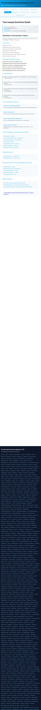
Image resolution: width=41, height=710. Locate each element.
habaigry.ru (28, 598)
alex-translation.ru (11, 679)
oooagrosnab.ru (31, 462)
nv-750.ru (3, 533)
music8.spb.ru (3, 608)
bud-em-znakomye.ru (24, 460)
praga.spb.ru (3, 573)
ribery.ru (9, 543)
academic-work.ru (11, 677)
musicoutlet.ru (3, 695)
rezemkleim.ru (22, 561)
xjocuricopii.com (29, 640)
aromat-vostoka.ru (4, 612)
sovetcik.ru (18, 642)
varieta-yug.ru (9, 484)
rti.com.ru (10, 636)
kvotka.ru (8, 577)
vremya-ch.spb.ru (25, 652)
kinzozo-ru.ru (3, 577)
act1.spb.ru (32, 622)
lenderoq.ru (22, 618)
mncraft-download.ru (16, 563)
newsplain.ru (7, 539)
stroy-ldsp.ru (33, 664)
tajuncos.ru (8, 541)
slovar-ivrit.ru (21, 543)
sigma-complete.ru (20, 658)
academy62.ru (33, 634)
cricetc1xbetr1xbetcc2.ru (17, 484)
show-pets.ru (25, 472)
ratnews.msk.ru (29, 675)
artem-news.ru (16, 636)
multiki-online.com (4, 594)
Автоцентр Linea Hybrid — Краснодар (11, 147)
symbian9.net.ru (11, 640)
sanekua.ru (24, 677)
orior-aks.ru (21, 620)
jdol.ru (6, 561)
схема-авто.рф (20, 606)
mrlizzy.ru (17, 666)
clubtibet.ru (16, 620)
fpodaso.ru (37, 462)
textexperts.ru (32, 557)
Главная (2, 5)
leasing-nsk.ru (33, 671)
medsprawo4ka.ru (22, 499)
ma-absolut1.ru (29, 531)
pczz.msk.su (14, 683)
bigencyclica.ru (31, 581)
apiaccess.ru (31, 630)
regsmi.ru (17, 590)
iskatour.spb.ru (29, 583)
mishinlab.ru (30, 468)
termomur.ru (30, 553)
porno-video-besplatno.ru (29, 543)
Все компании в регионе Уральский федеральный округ (17, 192)
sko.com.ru (15, 616)
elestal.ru (28, 470)
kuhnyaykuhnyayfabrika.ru (17, 513)
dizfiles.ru (24, 533)
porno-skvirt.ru (24, 466)
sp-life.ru (13, 488)
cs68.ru (23, 507)
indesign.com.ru (27, 699)
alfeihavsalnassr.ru (34, 539)
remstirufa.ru (3, 555)
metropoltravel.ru (4, 551)
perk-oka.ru (29, 527)
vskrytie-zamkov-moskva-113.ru (18, 501)
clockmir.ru (27, 681)
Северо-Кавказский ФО (20, 15)
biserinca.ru (21, 636)
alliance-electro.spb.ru (17, 575)
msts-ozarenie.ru (22, 628)
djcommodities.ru (31, 537)
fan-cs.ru (37, 638)
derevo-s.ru (9, 689)
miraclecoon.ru (11, 474)
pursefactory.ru (21, 529)
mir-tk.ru (14, 507)
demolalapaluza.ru (19, 559)
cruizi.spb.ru (11, 685)
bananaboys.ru (18, 677)
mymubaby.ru (10, 588)
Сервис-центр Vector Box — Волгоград (11, 143)
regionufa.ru (30, 551)
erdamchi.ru (9, 555)
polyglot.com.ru (4, 624)
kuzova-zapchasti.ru (27, 646)
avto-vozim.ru (3, 575)
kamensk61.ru (8, 691)
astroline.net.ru (26, 622)
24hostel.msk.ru (4, 590)
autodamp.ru (19, 537)
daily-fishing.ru (9, 668)
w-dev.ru (9, 590)
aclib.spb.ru (9, 671)
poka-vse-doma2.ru (22, 482)
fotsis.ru (27, 616)
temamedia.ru (32, 673)
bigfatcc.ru (3, 470)
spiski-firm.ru (24, 567)
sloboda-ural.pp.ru (10, 610)
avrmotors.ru (16, 614)
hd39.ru (38, 671)
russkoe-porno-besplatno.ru (29, 545)
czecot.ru (6, 685)
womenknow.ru (11, 705)
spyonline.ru (33, 608)
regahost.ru (28, 579)
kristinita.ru (14, 557)
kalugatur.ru (12, 602)
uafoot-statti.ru (13, 486)
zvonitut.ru (3, 563)
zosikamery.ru (3, 610)
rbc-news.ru (18, 466)
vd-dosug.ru (8, 466)
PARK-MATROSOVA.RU (28, 604)
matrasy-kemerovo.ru (23, 535)
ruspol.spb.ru (3, 656)
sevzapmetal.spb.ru (32, 656)
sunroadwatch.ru (15, 675)
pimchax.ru (3, 503)
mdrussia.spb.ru (26, 689)
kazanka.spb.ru (27, 602)
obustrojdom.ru (12, 642)
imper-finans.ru (19, 644)
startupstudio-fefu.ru (29, 565)
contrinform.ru (15, 689)
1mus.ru (18, 494)
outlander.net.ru (27, 695)
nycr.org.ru (15, 652)
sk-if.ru (34, 675)
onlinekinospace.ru (21, 565)
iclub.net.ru (27, 626)
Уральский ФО (8, 12)
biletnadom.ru (27, 501)
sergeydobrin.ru (28, 618)
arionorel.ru (3, 687)
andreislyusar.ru (10, 529)
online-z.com (32, 610)
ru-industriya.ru (21, 545)
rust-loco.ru (20, 586)
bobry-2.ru (9, 681)
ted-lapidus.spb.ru (4, 658)
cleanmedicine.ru (15, 543)
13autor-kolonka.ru (35, 466)
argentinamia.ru (13, 527)
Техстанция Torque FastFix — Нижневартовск (13, 139)
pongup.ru (16, 474)
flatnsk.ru (7, 622)
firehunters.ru (34, 474)
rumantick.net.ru (36, 666)
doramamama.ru (15, 555)
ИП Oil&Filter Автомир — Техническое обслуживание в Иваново (16, 184)
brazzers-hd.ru (8, 503)
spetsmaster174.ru (19, 654)
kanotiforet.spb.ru (21, 571)
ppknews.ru (30, 642)
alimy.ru (27, 610)
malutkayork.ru (9, 592)
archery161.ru (24, 581)
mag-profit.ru (22, 671)
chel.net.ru (16, 586)
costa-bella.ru (19, 577)
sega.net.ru (23, 705)
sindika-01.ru (8, 488)
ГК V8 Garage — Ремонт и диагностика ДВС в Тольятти (14, 183)
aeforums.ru (10, 598)
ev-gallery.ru (32, 480)
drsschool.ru (19, 632)
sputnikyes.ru (30, 596)
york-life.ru (36, 541)
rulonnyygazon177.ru (10, 525)
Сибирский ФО (15, 12)
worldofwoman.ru (30, 555)
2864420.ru (20, 496)
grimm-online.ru (20, 695)
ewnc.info (14, 600)
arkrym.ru (9, 557)
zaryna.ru (2, 553)
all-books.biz (29, 687)
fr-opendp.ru (9, 656)
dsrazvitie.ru (8, 648)
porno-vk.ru (30, 464)
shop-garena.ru (37, 476)
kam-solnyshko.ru (15, 656)
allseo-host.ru (35, 482)
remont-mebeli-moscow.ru (22, 553)
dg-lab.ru (25, 606)
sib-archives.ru (23, 488)
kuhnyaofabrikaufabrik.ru (5, 505)
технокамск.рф (26, 691)
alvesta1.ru (36, 594)
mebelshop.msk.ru (28, 612)
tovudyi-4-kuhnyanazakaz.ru (6, 499)
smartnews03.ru (32, 472)
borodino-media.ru (18, 551)
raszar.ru (7, 509)
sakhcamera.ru (10, 575)
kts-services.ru (33, 486)
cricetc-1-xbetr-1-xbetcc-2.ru (6, 478)
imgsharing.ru (9, 549)
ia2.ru (15, 579)
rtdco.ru (14, 523)
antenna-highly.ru (27, 490)
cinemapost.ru (28, 454)
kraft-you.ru (3, 456)
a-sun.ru (28, 664)
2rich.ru (6, 468)
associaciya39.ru (31, 577)
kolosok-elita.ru (34, 579)
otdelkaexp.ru (11, 612)
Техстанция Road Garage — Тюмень (11, 170)
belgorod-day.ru (4, 547)
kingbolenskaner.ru (13, 622)
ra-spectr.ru (32, 691)
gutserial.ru (20, 689)
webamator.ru (22, 531)
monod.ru (32, 689)
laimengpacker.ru (19, 646)
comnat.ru (34, 600)
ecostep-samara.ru (35, 614)
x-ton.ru (2, 539)
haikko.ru (32, 598)
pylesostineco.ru (15, 628)
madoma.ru (3, 541)
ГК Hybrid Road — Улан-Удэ (9, 136)
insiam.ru (14, 581)
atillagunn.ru (30, 484)
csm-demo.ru (15, 482)
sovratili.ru (35, 464)
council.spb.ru (8, 626)
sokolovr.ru (10, 561)
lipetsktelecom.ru (26, 509)
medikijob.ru (3, 634)
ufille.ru (6, 454)
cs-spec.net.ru (27, 662)
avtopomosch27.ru (35, 531)
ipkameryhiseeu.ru (27, 654)
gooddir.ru (28, 592)
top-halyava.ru (22, 478)
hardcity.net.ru (14, 648)
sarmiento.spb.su (8, 583)
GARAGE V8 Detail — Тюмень (9, 166)
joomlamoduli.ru (4, 677)
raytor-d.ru (25, 484)
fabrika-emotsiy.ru (20, 604)
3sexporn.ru (14, 494)
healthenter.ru (26, 557)
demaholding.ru (34, 525)
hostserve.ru (16, 468)
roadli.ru (2, 535)
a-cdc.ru (30, 460)
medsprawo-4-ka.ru (13, 496)
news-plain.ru (7, 533)
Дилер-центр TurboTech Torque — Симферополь (13, 138)
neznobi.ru (36, 468)
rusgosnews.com (30, 588)
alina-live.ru (32, 703)
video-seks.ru (36, 507)
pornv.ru (10, 460)
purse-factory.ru (19, 492)
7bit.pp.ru (7, 602)
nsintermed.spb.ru (29, 683)
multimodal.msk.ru (21, 598)
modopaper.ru (18, 539)
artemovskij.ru (35, 628)
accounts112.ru (28, 478)
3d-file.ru (35, 484)
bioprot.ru (8, 673)
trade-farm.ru (34, 535)
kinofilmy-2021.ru (12, 559)
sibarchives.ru (3, 529)
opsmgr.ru (27, 480)
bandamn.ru (3, 494)
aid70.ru (8, 630)
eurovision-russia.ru (32, 456)
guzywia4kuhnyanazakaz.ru (22, 511)
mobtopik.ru (10, 638)
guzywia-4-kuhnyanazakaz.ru (6, 507)
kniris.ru (23, 685)
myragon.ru (23, 634)
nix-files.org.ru (9, 596)
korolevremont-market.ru (13, 462)
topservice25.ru (29, 648)
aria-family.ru (35, 533)
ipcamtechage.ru (19, 664)
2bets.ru (7, 569)
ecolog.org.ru (34, 571)
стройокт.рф (3, 683)
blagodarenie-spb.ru (26, 496)
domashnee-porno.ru (17, 549)
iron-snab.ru (13, 577)
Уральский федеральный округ (10, 5)
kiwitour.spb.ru (21, 699)
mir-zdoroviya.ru (28, 624)
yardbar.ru (15, 699)
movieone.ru (11, 531)
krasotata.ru (11, 454)
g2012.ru (14, 480)
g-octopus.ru (34, 527)
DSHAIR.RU (16, 640)
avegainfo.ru (19, 581)
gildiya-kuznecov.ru (34, 602)
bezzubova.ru (10, 620)
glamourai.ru (29, 644)
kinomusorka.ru (35, 567)
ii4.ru (8, 650)
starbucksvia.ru (13, 470)
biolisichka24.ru (9, 563)
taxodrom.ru (3, 648)
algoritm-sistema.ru (25, 563)
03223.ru (2, 454)
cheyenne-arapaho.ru (24, 656)
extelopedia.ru (15, 583)
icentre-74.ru (28, 671)
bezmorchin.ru (10, 579)
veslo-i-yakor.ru (11, 551)
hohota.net (23, 610)
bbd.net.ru (22, 612)
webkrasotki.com (12, 594)
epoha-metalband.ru (18, 588)
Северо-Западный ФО (24, 9)
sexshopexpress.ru (22, 458)
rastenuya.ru (25, 456)
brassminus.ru (35, 644)
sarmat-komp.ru (32, 569)
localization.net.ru (30, 668)
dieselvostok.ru (37, 588)
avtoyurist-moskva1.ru (5, 606)
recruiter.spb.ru (35, 606)
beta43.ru (33, 677)
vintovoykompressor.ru (14, 569)
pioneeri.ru (38, 569)
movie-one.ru (23, 527)
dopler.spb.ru (3, 630)
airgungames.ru (29, 482)
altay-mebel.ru (33, 662)
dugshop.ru (25, 586)
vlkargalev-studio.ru (16, 703)
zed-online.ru (32, 501)
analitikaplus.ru (27, 608)
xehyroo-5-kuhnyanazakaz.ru (28, 505)
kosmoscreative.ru (10, 614)
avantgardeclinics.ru (20, 679)
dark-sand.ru (3, 488)
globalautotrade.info (5, 632)
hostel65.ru (21, 474)
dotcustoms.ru (3, 537)
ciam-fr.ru (34, 454)
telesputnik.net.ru (15, 707)
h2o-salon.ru (3, 592)
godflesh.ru (31, 563)
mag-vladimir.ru (10, 699)
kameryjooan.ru (29, 628)
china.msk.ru (9, 695)
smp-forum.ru (35, 612)
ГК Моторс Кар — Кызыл (9, 141)
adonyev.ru (13, 466)
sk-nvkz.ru (10, 660)
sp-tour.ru (33, 638)
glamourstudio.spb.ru (22, 693)
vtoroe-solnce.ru (15, 681)
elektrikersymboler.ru (23, 596)
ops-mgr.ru (3, 482)
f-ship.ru (13, 590)
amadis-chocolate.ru (5, 571)
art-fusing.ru (3, 675)
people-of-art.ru (4, 620)
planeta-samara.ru (8, 535)
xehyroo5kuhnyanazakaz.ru (32, 499)
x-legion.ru (18, 488)
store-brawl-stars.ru (26, 486)
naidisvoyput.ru (13, 701)
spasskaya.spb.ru (17, 685)
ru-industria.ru (37, 563)
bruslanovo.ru (34, 624)
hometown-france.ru (18, 476)
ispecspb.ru (23, 579)
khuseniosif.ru (8, 687)
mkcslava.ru (3, 569)
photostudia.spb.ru (16, 634)
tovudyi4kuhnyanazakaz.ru (6, 511)
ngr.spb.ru (24, 588)
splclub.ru (31, 541)
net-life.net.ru (31, 573)
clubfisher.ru (35, 553)
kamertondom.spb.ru (24, 573)
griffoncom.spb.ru (12, 604)
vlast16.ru (36, 581)
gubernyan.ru (35, 648)
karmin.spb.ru (22, 697)
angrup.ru (29, 606)
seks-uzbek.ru (24, 464)
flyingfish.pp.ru (37, 668)
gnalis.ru (7, 476)
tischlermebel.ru (35, 697)
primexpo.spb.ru (4, 579)
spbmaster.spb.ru (36, 693)
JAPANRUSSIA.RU (4, 644)
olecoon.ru (3, 466)
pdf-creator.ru (3, 596)
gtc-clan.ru (33, 707)
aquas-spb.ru (35, 679)
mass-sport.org (33, 660)
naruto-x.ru (16, 529)
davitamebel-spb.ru (21, 616)
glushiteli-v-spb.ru (16, 668)
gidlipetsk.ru (10, 624)
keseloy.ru (8, 697)
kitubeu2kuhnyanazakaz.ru (21, 503)
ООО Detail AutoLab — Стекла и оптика (11, 156)
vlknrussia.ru (19, 507)
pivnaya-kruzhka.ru (4, 559)
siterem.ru (3, 626)
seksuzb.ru (14, 511)
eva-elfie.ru (23, 549)
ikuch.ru (10, 652)
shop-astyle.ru (3, 689)
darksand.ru (23, 494)
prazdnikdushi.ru (17, 454)
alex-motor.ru (20, 622)
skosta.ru (24, 664)
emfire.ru (2, 464)
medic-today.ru (21, 547)
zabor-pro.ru (3, 646)
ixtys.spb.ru (11, 693)
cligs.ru (37, 707)
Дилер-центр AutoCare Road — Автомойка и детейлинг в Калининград (18, 186)
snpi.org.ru (34, 583)
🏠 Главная (6, 9)
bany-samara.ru (4, 701)
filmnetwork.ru (22, 590)
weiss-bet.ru (35, 551)
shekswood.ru (28, 697)
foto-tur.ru (28, 549)
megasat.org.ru (23, 668)
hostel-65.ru (11, 468)
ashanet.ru (30, 535)
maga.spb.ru (33, 695)
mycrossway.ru (26, 673)
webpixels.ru (9, 683)
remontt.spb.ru (9, 634)
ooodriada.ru (37, 691)
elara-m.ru (30, 567)
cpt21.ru (18, 579)
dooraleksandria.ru (19, 490)
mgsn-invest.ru (20, 701)
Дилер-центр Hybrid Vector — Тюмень (11, 172)
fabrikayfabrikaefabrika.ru (6, 501)
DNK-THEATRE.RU (4, 664)
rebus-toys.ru (28, 494)
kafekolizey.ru (21, 626)
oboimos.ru (32, 650)
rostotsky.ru (25, 551)
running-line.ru (3, 586)
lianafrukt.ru (28, 677)
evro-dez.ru (17, 531)
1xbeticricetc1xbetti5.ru (5, 486)
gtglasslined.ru (3, 650)
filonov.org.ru (19, 691)
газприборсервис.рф (15, 697)
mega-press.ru (9, 456)
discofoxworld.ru (4, 474)
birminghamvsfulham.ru (24, 569)
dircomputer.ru (20, 557)
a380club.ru (7, 527)
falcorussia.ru (9, 573)
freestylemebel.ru (34, 699)
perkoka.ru (18, 527)
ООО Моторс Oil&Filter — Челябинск (11, 145)
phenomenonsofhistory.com (6, 707)
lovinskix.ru (20, 472)
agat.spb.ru (36, 604)
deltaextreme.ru (13, 673)
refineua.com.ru (21, 662)
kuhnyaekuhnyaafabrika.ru (6, 513)
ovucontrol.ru (3, 545)
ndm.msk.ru (19, 630)
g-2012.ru (37, 480)
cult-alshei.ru (35, 642)
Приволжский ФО (33, 9)
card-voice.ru (3, 525)
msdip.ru (2, 561)
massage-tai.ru (28, 561)
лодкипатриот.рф (15, 626)
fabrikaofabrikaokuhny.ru (32, 511)
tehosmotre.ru (3, 484)
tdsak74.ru (36, 575)
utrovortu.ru (19, 567)
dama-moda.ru (35, 658)
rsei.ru (9, 701)
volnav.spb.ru (29, 600)
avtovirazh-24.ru (36, 683)
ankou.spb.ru (31, 594)
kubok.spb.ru (14, 608)
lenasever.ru (15, 472)
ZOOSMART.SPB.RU (26, 632)
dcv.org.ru (13, 654)
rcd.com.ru (3, 673)
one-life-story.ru (16, 478)
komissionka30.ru (15, 671)
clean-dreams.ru (4, 557)
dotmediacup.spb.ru (16, 687)
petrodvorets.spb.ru (21, 683)
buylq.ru (30, 679)
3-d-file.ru (3, 480)
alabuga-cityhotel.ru (5, 460)
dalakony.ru (32, 632)
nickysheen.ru (21, 681)
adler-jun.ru (37, 492)
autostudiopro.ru (30, 458)
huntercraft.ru (32, 681)
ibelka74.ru (3, 703)
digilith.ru (9, 547)
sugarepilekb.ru (4, 628)
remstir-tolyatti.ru (33, 559)
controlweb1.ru (30, 575)
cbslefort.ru (8, 675)
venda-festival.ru (4, 490)
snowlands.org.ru (4, 666)
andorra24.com (19, 650)
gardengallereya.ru (4, 636)
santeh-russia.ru (4, 640)
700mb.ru (22, 703)
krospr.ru (29, 466)
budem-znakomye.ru (23, 462)
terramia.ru (28, 634)
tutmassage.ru (28, 571)
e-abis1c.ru (19, 486)
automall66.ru (3, 699)
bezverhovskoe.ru (12, 632)
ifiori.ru (2, 654)
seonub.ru (34, 561)
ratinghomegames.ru (22, 648)
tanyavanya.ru (26, 559)
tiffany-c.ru (29, 614)
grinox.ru (9, 628)
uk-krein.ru (3, 691)
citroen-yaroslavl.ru (22, 675)
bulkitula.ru (12, 476)
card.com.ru (21, 602)
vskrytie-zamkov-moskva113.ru (16, 509)
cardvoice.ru (12, 539)
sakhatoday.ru (16, 596)
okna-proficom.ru (9, 565)
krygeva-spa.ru (10, 586)
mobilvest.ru (17, 612)
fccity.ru (15, 693)
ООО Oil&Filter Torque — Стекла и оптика (12, 158)
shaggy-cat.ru (22, 480)
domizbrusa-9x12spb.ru (25, 525)
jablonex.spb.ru (4, 662)
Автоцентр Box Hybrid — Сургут (10, 174)
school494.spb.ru (4, 588)
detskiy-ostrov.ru (25, 594)
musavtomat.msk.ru (4, 642)
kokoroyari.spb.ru (4, 618)
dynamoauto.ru (27, 620)
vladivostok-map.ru (29, 507)
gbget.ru (28, 539)
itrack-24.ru (16, 458)
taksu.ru (26, 547)
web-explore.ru (19, 456)
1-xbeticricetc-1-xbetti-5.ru (28, 476)
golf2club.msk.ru (4, 598)
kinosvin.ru (33, 590)
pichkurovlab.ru (15, 547)
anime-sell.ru (3, 697)
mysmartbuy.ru (15, 535)
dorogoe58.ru (13, 646)
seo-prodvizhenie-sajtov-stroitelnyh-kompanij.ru (26, 523)
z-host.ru (14, 503)
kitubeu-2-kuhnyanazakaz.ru (16, 505)
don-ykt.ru (36, 547)
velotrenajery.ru (4, 472)
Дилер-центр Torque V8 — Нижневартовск (12, 168)
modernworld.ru (28, 658)
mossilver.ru (17, 618)
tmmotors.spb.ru (23, 640)
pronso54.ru (10, 472)
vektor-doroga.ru (34, 470)
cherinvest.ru (18, 594)
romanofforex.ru (20, 608)
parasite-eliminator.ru (13, 658)
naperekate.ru (29, 503)
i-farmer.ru (27, 660)
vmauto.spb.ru (35, 687)
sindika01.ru (35, 488)
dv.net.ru (27, 705)
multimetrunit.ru (27, 638)
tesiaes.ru (16, 602)
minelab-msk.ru (35, 494)
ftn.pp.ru (8, 646)
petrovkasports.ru (14, 541)
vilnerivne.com (3, 681)
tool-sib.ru (22, 638)
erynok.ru (15, 565)
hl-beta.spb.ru (31, 586)
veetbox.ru (23, 454)
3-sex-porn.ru (7, 492)
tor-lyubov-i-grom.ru (29, 529)
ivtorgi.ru (36, 652)
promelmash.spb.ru (4, 693)
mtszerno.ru (3, 668)
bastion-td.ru (3, 614)
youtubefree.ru (29, 533)
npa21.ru (19, 652)
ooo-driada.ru (15, 624)
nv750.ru (36, 537)
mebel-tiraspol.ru (23, 687)
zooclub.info (14, 691)
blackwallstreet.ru (25, 650)
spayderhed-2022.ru (5, 531)
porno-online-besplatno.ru (23, 541)
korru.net (2, 583)
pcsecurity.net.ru (16, 638)
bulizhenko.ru (29, 666)
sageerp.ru (34, 646)
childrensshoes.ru (11, 666)
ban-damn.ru (13, 492)
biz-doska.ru (33, 549)
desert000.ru (31, 652)
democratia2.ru (22, 660)
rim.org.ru (24, 644)
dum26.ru (33, 654)
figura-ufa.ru (27, 703)
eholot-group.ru (4, 660)
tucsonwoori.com (4, 679)
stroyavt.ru (24, 575)
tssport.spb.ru (12, 650)
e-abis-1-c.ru (29, 488)
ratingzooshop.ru (25, 630)
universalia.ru (14, 553)
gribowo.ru (3, 476)
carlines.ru (3, 622)
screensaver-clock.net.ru (21, 600)
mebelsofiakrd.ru (23, 666)
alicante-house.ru (34, 701)
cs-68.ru (36, 505)
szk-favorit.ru (32, 620)
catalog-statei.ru (7, 654)
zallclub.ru (15, 598)
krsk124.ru (9, 608)
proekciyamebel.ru (12, 644)
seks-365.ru (37, 543)
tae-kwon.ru (3, 581)
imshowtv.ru (35, 636)
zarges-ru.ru (36, 565)
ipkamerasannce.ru (27, 701)
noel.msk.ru (26, 679)
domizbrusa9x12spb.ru (11, 537)
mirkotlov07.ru (19, 673)
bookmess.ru (10, 662)
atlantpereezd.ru (16, 460)
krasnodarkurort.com (29, 636)
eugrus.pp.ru (24, 577)
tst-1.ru (17, 480)
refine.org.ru (36, 689)
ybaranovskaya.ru (24, 642)
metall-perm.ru (13, 630)
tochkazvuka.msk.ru (36, 618)
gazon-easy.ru (32, 626)
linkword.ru (15, 662)
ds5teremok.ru (3, 671)
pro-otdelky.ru (7, 464)
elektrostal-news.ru (4, 462)
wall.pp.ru (21, 707)
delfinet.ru (18, 470)
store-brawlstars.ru (11, 490)
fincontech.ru (8, 494)
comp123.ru (31, 547)
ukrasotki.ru (13, 464)
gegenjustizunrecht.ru (5, 567)
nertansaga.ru (13, 533)
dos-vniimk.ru (17, 705)
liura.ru (25, 474)
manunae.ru (24, 539)
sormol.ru (3, 468)
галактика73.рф (9, 616)
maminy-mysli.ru (34, 685)
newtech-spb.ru (16, 561)
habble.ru (7, 470)
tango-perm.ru (22, 592)
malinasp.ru (28, 590)
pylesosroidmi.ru (27, 707)
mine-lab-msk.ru (34, 490)
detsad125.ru (21, 624)
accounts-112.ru (9, 482)
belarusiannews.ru (4, 705)
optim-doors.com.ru (5, 652)
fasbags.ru (32, 492)
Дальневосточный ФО (25, 12)
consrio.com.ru (9, 581)
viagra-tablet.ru (26, 492)
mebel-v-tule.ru (4, 638)
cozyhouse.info (9, 703)
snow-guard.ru (18, 525)
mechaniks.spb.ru (12, 664)
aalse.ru (2, 527)
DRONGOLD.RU (15, 660)
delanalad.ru (19, 533)
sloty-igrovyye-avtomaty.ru (12, 545)
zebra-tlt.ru (3, 565)
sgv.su (32, 592)
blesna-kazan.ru (11, 618)
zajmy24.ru (33, 496)
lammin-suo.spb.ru (21, 583)
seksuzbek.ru (18, 464)
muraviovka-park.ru (22, 555)
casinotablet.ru (8, 553)
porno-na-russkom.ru (24, 468)
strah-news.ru (3, 458)
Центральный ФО (14, 9)
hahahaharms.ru (9, 480)
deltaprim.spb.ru (16, 592)
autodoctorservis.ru (16, 573)
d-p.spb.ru (3, 616)
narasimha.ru (24, 537)
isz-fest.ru (9, 600)
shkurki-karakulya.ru (13, 571)
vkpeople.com (28, 685)
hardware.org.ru (13, 606)
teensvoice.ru (3, 549)
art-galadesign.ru (23, 614)
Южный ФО (34, 12)
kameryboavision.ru (4, 604)
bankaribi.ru (3, 509)
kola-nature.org (29, 693)
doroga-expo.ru (4, 543)
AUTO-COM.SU (17, 610)
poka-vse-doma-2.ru (36, 478)
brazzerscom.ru (15, 499)
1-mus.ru (2, 492)
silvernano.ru (23, 470)
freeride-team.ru (10, 458)
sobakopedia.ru (4, 600)
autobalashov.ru (13, 567)
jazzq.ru (2, 685)
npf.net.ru (3, 602)
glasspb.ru (29, 474)
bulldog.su (14, 695)
